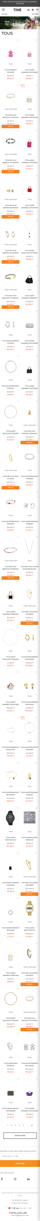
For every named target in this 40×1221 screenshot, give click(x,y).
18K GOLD (11, 126)
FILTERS (35, 14)
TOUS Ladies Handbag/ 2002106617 (29, 206)
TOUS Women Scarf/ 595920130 (29, 839)
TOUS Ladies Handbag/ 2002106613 (29, 71)
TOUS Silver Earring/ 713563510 (29, 523)
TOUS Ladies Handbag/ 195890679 (11, 613)
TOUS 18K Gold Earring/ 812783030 (10, 206)
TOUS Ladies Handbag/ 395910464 (11, 974)
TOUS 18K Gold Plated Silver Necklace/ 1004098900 (29, 568)
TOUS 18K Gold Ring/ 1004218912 (29, 884)
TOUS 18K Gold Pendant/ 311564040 (29, 432)
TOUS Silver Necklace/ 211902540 (11, 658)
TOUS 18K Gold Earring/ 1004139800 (11, 252)
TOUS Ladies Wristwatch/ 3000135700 (10, 839)
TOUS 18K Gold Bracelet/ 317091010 (29, 1019)
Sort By (4, 14)
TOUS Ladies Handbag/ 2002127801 (10, 703)
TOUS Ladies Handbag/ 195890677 (29, 297)
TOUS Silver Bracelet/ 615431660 (29, 748)
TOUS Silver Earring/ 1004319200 (29, 703)
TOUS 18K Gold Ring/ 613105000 (29, 974)
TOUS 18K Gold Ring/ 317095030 (29, 613)
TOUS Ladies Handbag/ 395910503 (29, 161)
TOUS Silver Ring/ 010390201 (11, 1064)
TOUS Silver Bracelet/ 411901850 (29, 477)
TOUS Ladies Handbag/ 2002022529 (29, 1110)
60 (32, 1125)
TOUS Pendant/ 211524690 (10, 71)
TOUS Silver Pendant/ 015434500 (10, 884)
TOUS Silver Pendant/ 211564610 (29, 794)
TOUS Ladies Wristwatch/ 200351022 (29, 929)
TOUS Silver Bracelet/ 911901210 (10, 387)
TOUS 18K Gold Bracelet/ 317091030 (11, 161)
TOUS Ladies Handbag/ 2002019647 (29, 342)
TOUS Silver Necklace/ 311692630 (11, 1019)
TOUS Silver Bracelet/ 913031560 (10, 523)
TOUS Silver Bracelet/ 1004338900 (10, 794)
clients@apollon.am (20, 1215)
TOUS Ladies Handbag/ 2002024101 (29, 116)
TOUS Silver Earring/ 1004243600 (29, 658)
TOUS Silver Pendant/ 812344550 (10, 929)
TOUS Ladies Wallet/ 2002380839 (10, 1110)
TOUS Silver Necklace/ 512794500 (29, 252)
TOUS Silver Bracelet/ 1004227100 (10, 748)
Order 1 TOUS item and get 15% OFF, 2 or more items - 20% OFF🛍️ (20, 2)
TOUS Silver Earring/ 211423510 (10, 342)
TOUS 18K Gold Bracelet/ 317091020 (11, 116)
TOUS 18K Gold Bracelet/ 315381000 (11, 568)
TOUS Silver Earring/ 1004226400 (29, 1064)
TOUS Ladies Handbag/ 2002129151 (29, 387)
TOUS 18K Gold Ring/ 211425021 (11, 477)
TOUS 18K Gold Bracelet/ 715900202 (10, 297)
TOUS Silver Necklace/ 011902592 (11, 432)
